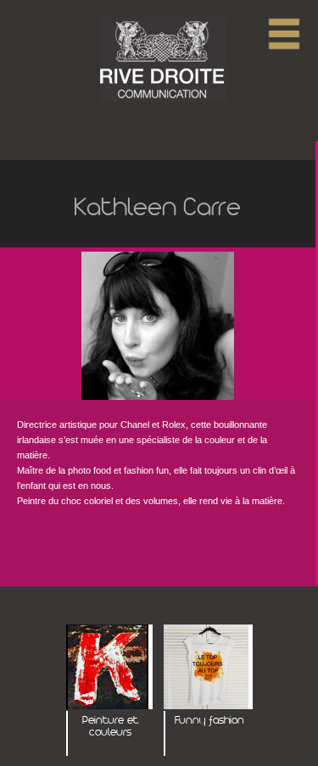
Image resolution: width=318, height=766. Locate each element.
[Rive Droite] (159, 60)
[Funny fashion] (208, 667)
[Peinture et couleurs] (109, 667)
